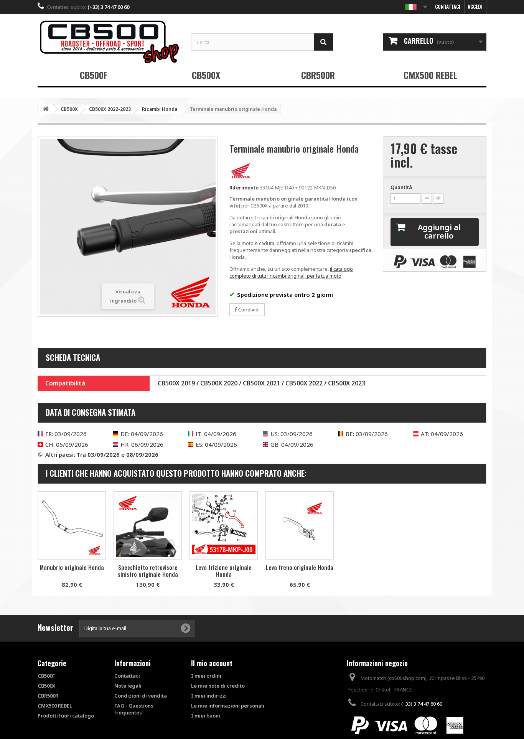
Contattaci (447, 6)
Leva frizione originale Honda (224, 570)
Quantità (401, 187)
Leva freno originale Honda (299, 567)
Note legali (128, 685)
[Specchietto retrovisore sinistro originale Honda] (148, 525)
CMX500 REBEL (430, 75)
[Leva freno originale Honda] (299, 525)
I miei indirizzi (209, 695)
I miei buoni (205, 715)
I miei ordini (206, 675)
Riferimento (244, 187)
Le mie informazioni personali (227, 705)
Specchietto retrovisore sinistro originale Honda (148, 570)
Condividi (248, 309)
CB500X (206, 75)
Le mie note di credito (218, 685)
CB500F (93, 75)
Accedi (475, 6)
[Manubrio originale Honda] (72, 525)
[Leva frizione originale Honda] (223, 525)
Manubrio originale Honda (72, 567)
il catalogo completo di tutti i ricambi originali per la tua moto (291, 272)
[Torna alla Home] (45, 109)
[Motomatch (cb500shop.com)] (109, 41)
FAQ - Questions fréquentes (133, 709)
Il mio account (211, 663)
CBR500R (318, 75)
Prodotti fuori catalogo (66, 715)
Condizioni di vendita (140, 695)
